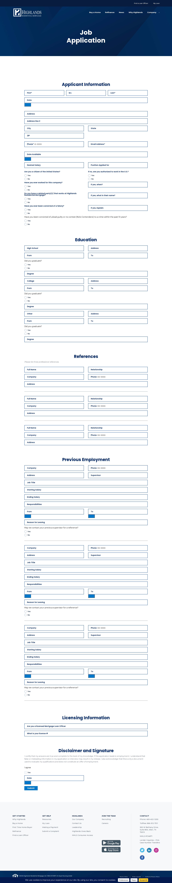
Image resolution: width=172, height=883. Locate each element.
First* (29, 93)
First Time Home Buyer (22, 827)
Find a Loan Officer (141, 3)
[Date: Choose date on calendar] (27, 105)
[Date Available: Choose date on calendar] (27, 159)
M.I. (70, 93)
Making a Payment (50, 827)
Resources (46, 819)
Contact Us (76, 823)
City (29, 128)
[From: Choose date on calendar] (27, 516)
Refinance (109, 12)
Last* (112, 93)
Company (151, 12)
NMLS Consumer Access (82, 835)
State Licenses (136, 876)
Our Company (78, 819)
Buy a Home (95, 12)
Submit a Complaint (50, 831)
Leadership (77, 827)
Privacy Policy (124, 876)
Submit (31, 788)
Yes (29, 175)
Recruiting (106, 819)
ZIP (28, 135)
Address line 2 (33, 121)
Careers (105, 823)
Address (31, 114)
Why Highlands (136, 12)
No (29, 179)
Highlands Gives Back (81, 831)
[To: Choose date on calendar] (91, 516)
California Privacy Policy (152, 876)
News (121, 12)
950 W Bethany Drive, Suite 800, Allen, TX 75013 (149, 829)
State (93, 128)
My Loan (156, 3)
